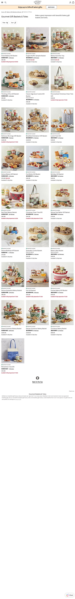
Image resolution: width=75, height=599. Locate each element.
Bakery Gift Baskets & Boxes (14, 12)
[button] (51, 7)
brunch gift (18, 399)
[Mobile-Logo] (37, 2)
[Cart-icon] (73, 2)
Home (3, 12)
